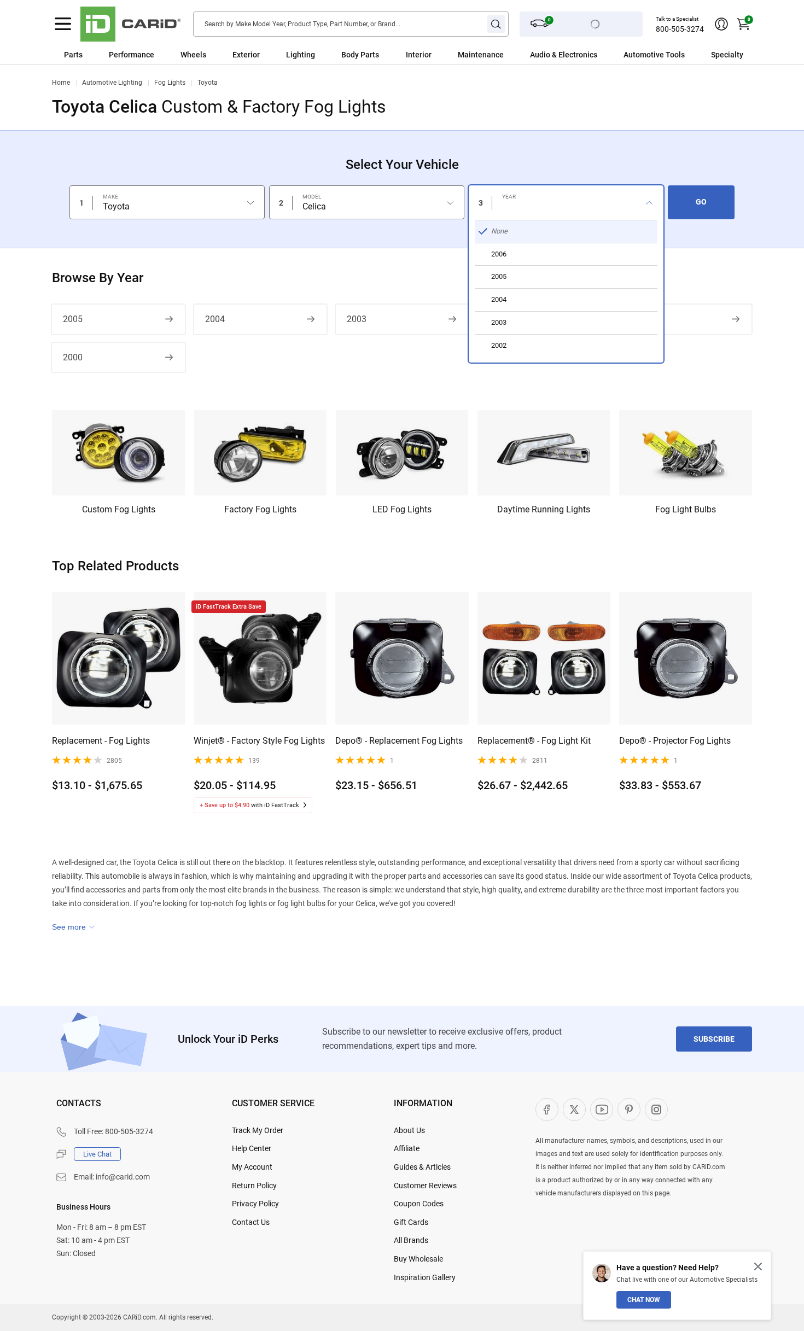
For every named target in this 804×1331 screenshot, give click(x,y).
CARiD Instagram (656, 1109)
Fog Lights (169, 82)
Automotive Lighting (112, 82)
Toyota (207, 82)
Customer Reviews (425, 1185)
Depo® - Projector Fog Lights (675, 740)
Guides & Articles (422, 1167)
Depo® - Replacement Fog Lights (399, 740)
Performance (131, 54)
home (61, 82)
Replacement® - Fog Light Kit (534, 740)
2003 (356, 319)
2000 (73, 357)
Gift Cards (411, 1222)
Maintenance (481, 54)
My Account (252, 1167)
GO (701, 201)
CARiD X (574, 1109)
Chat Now (643, 1300)
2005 (73, 319)
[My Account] (721, 24)
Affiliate (407, 1148)
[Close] (758, 1266)
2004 (215, 319)
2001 (640, 319)
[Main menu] (63, 24)
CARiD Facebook (546, 1109)
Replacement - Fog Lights (101, 740)
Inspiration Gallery (425, 1277)
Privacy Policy (255, 1203)
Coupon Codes (419, 1203)
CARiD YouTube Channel (601, 1109)
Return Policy (254, 1185)
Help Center (251, 1148)
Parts (73, 54)
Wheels (193, 54)
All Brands (411, 1240)
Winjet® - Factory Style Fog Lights (259, 740)
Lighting (300, 54)
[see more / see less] (73, 927)
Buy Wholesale (418, 1258)
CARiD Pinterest (628, 1109)
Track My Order (257, 1130)
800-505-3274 (680, 29)
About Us (409, 1130)
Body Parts (360, 54)
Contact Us (251, 1222)
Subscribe (714, 1039)
